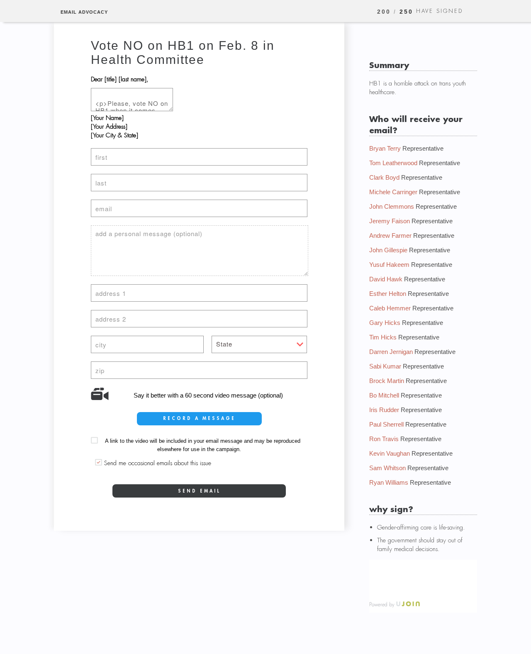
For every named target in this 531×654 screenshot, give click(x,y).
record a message (199, 418)
